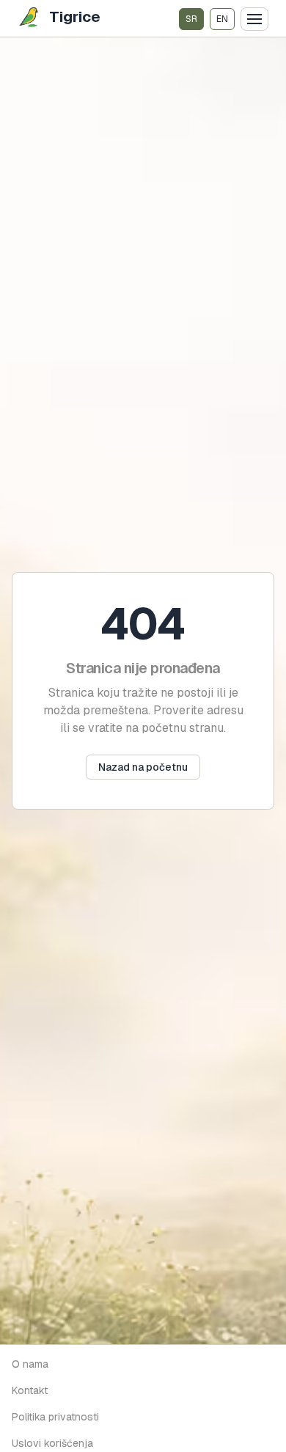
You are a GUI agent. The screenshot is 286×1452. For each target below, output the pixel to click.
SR (191, 19)
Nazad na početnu (143, 767)
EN (222, 19)
